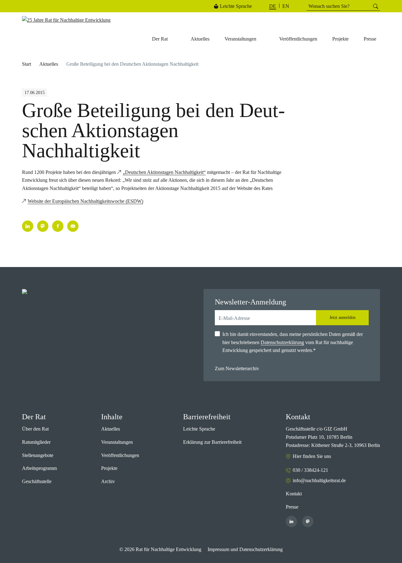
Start (26, 64)
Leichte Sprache (236, 6)
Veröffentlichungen (120, 455)
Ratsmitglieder (36, 442)
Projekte (109, 468)
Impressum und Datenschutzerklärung (245, 549)
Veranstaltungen (117, 442)
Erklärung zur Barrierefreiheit (212, 442)
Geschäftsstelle (37, 481)
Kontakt (294, 493)
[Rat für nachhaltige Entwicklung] (66, 20)
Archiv (108, 481)
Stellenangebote (37, 455)
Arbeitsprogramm (39, 468)
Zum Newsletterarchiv (237, 368)
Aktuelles (48, 64)
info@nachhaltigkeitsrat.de (319, 480)
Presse (292, 507)
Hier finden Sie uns (312, 456)
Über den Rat (35, 429)
